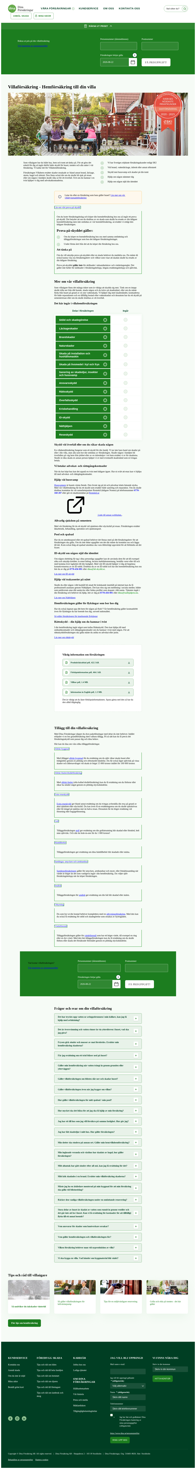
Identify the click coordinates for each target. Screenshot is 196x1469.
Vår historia (78, 1394)
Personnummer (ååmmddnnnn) (114, 39)
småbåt (82, 895)
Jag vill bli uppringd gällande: (122, 1379)
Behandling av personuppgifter (20, 1460)
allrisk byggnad (76, 758)
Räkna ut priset (98, 26)
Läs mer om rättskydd (64, 637)
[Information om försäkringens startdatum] (134, 55)
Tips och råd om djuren (47, 1381)
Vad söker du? (172, 8)
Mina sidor (44, 16)
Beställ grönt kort (16, 1387)
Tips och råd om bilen (46, 1364)
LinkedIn (24, 1418)
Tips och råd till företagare (48, 1387)
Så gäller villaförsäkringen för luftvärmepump (71, 1302)
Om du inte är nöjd (16, 1376)
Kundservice (88, 8)
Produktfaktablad (85, 663)
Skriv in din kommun (161, 1364)
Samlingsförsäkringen (66, 871)
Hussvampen (60, 485)
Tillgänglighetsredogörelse (85, 1411)
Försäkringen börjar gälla (111, 55)
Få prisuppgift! (156, 62)
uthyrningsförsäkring (115, 914)
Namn (120, 1392)
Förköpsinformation (86, 672)
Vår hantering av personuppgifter (33, 46)
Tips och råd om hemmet (48, 1376)
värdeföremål (90, 935)
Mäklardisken (79, 1405)
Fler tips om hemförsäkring (24, 1323)
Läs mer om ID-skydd (64, 574)
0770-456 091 (76, 569)
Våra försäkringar (56, 8)
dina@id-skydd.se (96, 569)
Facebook (10, 1418)
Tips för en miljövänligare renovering (120, 1301)
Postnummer (147, 39)
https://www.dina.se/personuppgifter (124, 1433)
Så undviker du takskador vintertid (28, 1306)
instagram (17, 1418)
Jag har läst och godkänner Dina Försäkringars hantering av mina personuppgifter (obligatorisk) (132, 1421)
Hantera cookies (41, 1460)
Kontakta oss (129, 8)
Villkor (79, 682)
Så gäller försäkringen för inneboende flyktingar (76, 616)
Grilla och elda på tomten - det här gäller (165, 1302)
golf (77, 830)
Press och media (80, 1400)
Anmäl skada (21, 16)
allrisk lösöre (67, 782)
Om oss (108, 8)
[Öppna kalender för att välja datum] (133, 62)
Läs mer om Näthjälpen (64, 597)
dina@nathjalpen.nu (128, 593)
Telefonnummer (116, 1404)
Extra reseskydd (64, 804)
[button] (67, 207)
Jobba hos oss (79, 1364)
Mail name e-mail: (117, 1364)
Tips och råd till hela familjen (50, 1370)
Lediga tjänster (80, 1370)
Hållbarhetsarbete (81, 1388)
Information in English (86, 692)
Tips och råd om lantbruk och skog (50, 1394)
